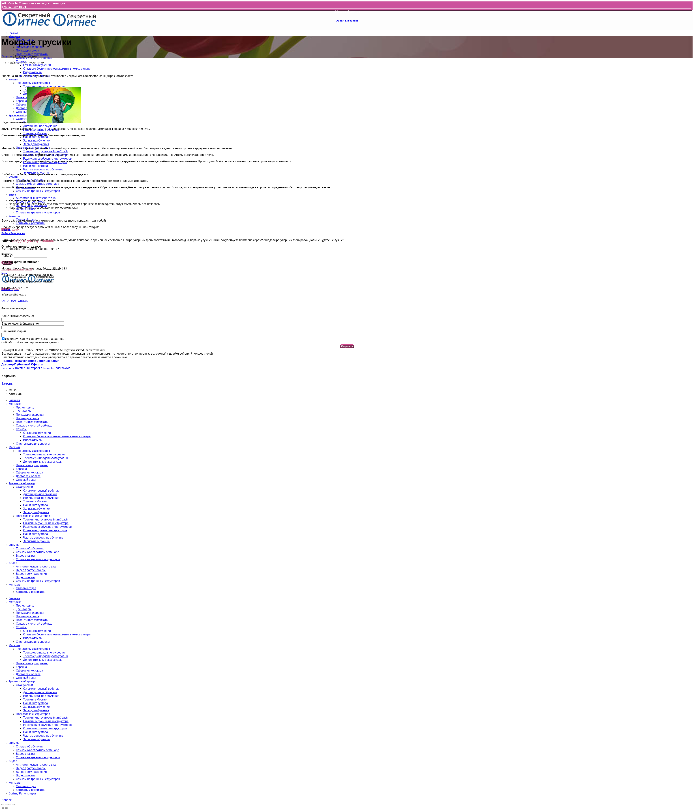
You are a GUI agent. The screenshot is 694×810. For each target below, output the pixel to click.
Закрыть (7, 383)
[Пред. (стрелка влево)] (2, 808)
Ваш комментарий (13, 331)
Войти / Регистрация (22, 793)
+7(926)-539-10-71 (13, 6)
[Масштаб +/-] (13, 804)
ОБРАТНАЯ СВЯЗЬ (14, 300)
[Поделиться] (6, 804)
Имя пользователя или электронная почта (30, 248)
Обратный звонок (347, 11)
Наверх (6, 800)
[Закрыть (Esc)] (2, 804)
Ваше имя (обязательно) (17, 316)
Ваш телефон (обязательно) (20, 323)
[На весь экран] (9, 804)
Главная (7, 56)
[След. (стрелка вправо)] (6, 808)
